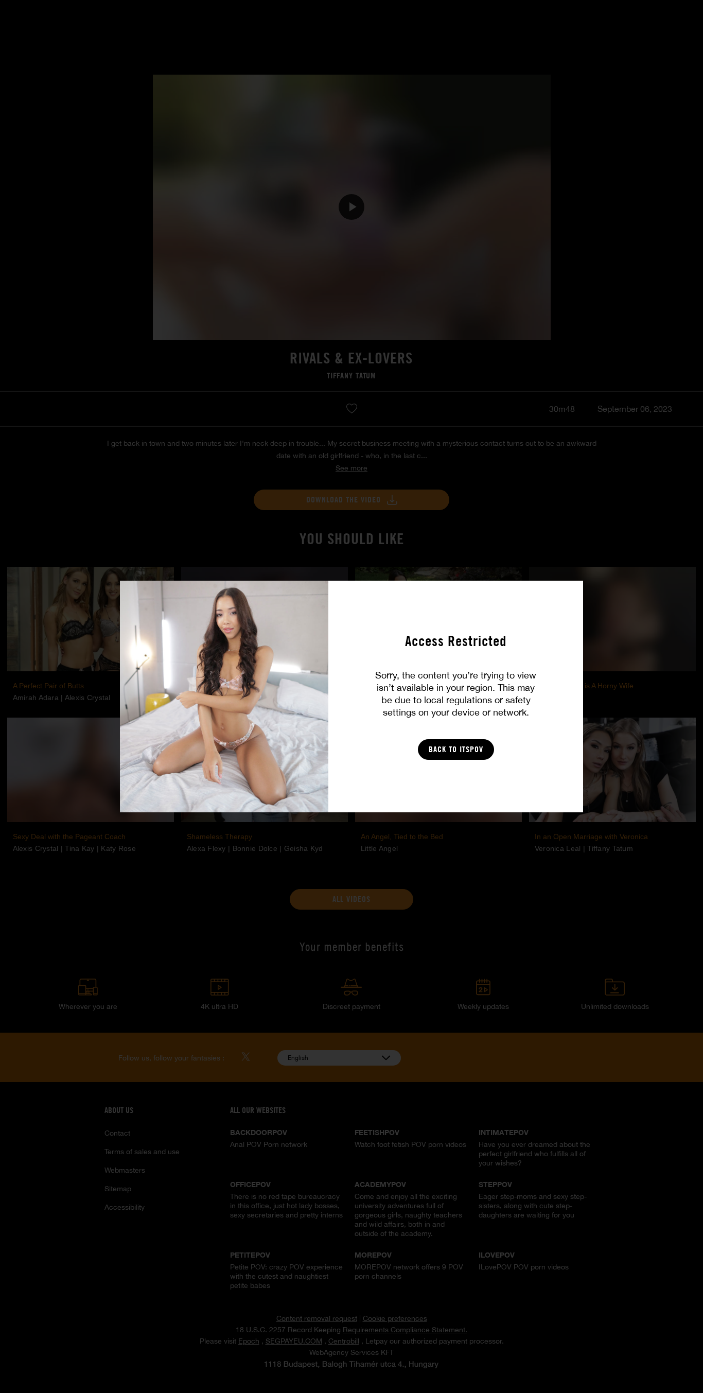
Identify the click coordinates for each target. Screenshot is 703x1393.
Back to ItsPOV (456, 749)
